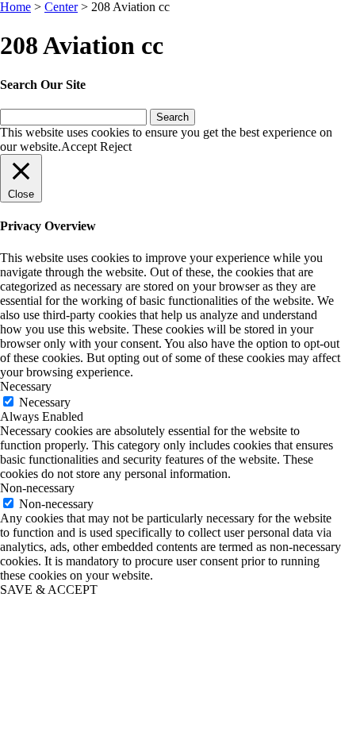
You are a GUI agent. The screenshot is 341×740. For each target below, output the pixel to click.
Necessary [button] (26, 386)
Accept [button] (79, 146)
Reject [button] (116, 146)
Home (15, 6)
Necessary (45, 402)
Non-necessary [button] (37, 488)
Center (61, 6)
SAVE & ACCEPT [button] (49, 589)
